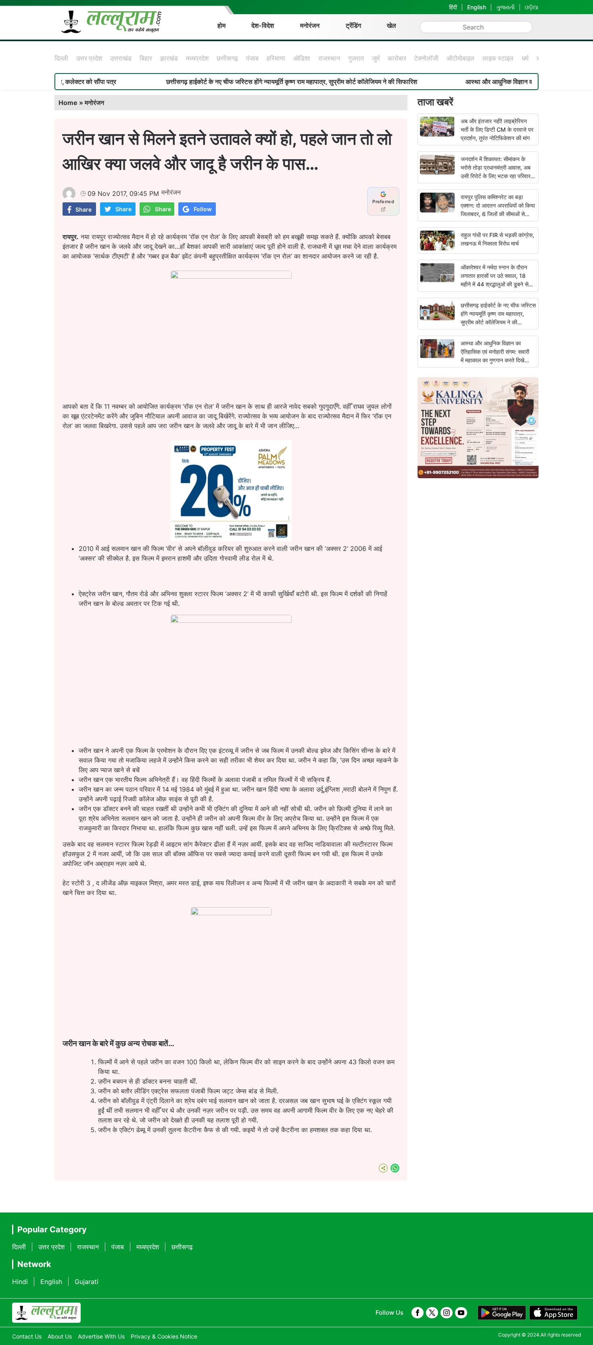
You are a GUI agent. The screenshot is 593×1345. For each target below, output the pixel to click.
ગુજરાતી (505, 7)
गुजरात (356, 58)
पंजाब (252, 58)
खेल (391, 25)
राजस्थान (329, 58)
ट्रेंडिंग (353, 25)
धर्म (525, 58)
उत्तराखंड (121, 58)
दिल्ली (61, 58)
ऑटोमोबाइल (460, 58)
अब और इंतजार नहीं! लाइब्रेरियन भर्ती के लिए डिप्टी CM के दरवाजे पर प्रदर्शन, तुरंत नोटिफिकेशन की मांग (497, 129)
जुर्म (376, 58)
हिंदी (453, 7)
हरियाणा (276, 58)
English (476, 7)
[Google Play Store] (502, 1312)
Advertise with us (101, 1336)
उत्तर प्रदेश (89, 58)
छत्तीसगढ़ (227, 58)
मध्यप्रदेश (197, 58)
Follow (203, 209)
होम (221, 25)
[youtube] (461, 1312)
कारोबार (397, 58)
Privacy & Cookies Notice (164, 1336)
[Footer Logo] (46, 1313)
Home (67, 103)
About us (60, 1336)
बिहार (146, 58)
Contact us (27, 1336)
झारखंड (169, 58)
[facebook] (417, 1312)
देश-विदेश (262, 25)
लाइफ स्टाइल (498, 58)
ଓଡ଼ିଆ (532, 7)
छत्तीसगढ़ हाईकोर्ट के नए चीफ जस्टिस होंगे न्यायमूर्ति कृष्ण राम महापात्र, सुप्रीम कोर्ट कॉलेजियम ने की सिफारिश (258, 82)
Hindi (20, 1282)
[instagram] (446, 1312)
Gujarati (86, 1282)
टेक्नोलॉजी (426, 58)
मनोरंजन (309, 25)
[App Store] (553, 1312)
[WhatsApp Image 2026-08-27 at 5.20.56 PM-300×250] (231, 539)
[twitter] (432, 1312)
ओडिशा (301, 58)
